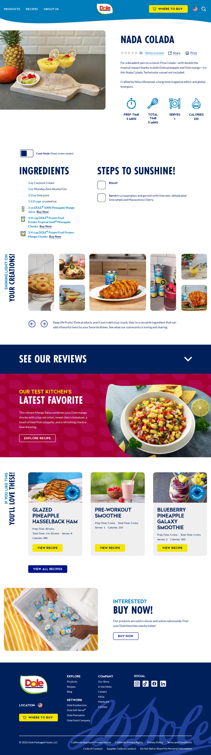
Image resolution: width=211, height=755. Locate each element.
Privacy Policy (155, 742)
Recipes (32, 9)
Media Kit (103, 701)
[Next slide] (44, 323)
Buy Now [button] (43, 212)
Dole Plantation (76, 715)
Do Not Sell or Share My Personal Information (166, 748)
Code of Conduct (93, 748)
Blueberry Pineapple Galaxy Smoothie (171, 518)
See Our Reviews (53, 359)
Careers (102, 691)
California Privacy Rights (129, 742)
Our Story (103, 681)
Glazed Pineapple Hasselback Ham (55, 515)
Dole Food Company (78, 720)
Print (193, 53)
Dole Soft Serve (76, 710)
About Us (51, 9)
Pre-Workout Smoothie (113, 512)
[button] (195, 9)
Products (12, 9)
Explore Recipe (37, 438)
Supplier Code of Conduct (121, 748)
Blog (69, 691)
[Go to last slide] (32, 323)
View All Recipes (47, 569)
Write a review (154, 53)
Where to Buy (170, 9)
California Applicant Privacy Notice (91, 742)
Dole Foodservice (77, 705)
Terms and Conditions (179, 742)
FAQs (101, 696)
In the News (105, 686)
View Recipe (47, 548)
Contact (102, 706)
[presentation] (55, 487)
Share (176, 53)
